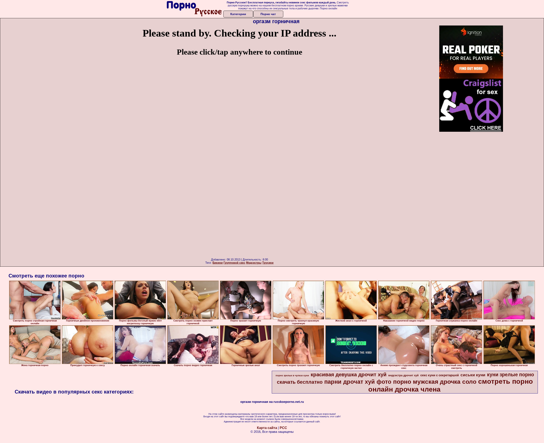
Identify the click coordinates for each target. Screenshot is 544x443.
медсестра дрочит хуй (403, 375)
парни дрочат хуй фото (357, 382)
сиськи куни (472, 375)
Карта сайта (267, 428)
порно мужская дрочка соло (434, 381)
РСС (283, 428)
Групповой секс (234, 262)
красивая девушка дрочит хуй (349, 374)
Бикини (217, 262)
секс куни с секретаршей (439, 375)
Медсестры (253, 262)
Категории (238, 14)
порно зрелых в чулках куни (292, 375)
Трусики (267, 262)
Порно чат (268, 14)
